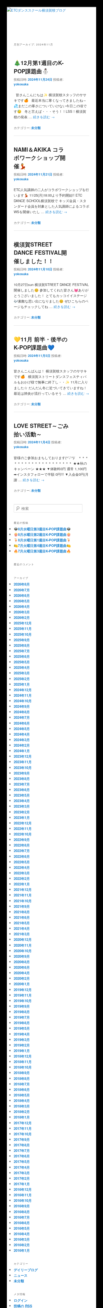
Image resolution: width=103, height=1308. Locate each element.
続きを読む (44, 116)
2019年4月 (22, 1034)
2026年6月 (22, 595)
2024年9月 (22, 706)
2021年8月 (22, 911)
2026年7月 (22, 589)
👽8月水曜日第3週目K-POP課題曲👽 (42, 528)
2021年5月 (22, 922)
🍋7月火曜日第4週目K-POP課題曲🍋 (42, 545)
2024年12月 (23, 689)
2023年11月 (23, 761)
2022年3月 (22, 872)
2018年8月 (22, 1078)
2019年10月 (23, 1000)
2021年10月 (23, 900)
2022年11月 (23, 828)
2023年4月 (22, 800)
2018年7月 (22, 1083)
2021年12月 (23, 889)
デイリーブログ (26, 1269)
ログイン (20, 1300)
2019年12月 (23, 989)
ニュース (20, 1275)
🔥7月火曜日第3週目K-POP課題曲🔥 (42, 550)
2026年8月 (22, 584)
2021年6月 (22, 917)
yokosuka (21, 84)
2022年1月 (22, 883)
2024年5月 (22, 728)
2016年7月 (22, 1217)
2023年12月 (23, 756)
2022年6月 (22, 856)
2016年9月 (22, 1205)
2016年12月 (23, 1189)
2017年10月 (23, 1133)
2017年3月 (22, 1172)
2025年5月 (22, 661)
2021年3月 (22, 933)
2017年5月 (22, 1161)
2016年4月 (22, 1233)
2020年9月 (22, 956)
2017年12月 (23, 1122)
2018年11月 (23, 1061)
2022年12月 (23, 822)
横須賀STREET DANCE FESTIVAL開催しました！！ (40, 252)
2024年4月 (22, 734)
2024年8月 (22, 711)
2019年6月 (22, 1022)
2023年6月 (22, 789)
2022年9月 (22, 839)
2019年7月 (22, 1017)
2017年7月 (22, 1150)
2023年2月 (22, 811)
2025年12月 (23, 622)
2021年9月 (22, 906)
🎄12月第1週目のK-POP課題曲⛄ (39, 67)
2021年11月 (23, 894)
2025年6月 (22, 656)
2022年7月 (22, 850)
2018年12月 (23, 1056)
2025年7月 (22, 650)
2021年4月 (22, 928)
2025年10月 (23, 634)
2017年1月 (22, 1183)
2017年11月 (23, 1128)
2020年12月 (23, 939)
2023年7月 (22, 784)
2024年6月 (22, 723)
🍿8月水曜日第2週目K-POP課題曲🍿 (42, 534)
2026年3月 (22, 611)
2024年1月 (22, 750)
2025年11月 (23, 628)
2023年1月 (22, 817)
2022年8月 (22, 845)
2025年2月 (22, 678)
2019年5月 (22, 1028)
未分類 (36, 127)
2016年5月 (22, 1228)
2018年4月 (22, 1100)
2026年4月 (22, 606)
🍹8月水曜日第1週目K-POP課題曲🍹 (42, 539)
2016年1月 (22, 1250)
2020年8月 (22, 961)
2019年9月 (22, 1006)
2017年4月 (22, 1167)
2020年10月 (23, 950)
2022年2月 (22, 878)
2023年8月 (22, 778)
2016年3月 (22, 1239)
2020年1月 (22, 983)
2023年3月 (22, 806)
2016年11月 (23, 1194)
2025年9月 (22, 639)
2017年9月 (22, 1139)
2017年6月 (22, 1155)
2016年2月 (22, 1244)
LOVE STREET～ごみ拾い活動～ (41, 430)
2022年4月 (22, 867)
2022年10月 (23, 834)
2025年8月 (22, 645)
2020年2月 (22, 978)
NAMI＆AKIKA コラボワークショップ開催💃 (39, 157)
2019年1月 (22, 1050)
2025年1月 (22, 684)
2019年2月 (22, 1045)
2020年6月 (22, 967)
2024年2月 (22, 745)
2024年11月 (23, 695)
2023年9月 (22, 773)
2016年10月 (23, 1200)
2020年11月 (23, 945)
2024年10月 (23, 700)
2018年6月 (22, 1089)
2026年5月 (22, 600)
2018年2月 (22, 1111)
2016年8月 (22, 1211)
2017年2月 (22, 1178)
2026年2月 (22, 617)
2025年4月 (22, 667)
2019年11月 (23, 995)
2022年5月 (22, 861)
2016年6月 (22, 1222)
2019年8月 (22, 1011)
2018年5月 (22, 1094)
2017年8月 (22, 1144)
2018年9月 (22, 1072)
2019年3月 (22, 1039)
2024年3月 (22, 739)
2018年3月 (22, 1106)
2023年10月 (23, 767)
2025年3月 (22, 672)
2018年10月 (23, 1067)
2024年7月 (22, 717)
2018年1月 (22, 1117)
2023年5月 (22, 795)
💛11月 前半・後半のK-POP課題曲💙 (41, 343)
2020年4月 (22, 972)
